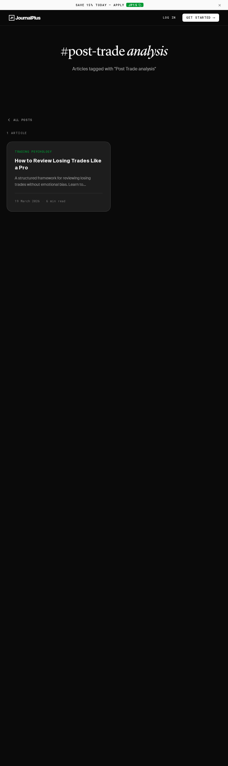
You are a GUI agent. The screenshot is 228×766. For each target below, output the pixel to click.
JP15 (135, 5)
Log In (169, 17)
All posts (22, 120)
